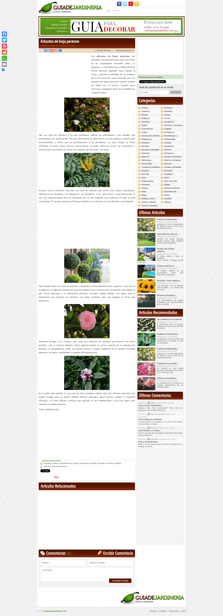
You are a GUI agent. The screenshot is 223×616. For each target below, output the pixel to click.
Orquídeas (168, 174)
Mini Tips (145, 174)
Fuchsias (145, 146)
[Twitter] (4, 40)
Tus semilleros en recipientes (169, 319)
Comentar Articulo (120, 581)
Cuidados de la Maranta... (168, 334)
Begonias (168, 111)
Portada (64, 21)
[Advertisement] (64, 75)
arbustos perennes (59, 466)
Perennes (110, 463)
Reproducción (170, 192)
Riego (144, 195)
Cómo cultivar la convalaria (150, 419)
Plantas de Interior (172, 188)
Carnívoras (169, 122)
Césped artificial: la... (166, 266)
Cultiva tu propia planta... (167, 219)
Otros (144, 178)
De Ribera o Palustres (169, 133)
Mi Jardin (101, 463)
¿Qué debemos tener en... (168, 234)
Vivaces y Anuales (150, 206)
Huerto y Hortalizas (172, 160)
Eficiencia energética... (166, 295)
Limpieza (145, 171)
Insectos (168, 164)
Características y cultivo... (149, 431)
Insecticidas (147, 164)
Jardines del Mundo (172, 167)
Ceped (144, 125)
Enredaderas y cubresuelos (170, 137)
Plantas (118, 463)
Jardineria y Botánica (151, 167)
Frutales (167, 143)
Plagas (167, 185)
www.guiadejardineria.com (55, 611)
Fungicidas (169, 146)
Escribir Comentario (118, 553)
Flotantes (146, 143)
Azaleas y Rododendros (62, 463)
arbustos (47, 466)
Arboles (145, 108)
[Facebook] (4, 34)
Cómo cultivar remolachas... (150, 405)
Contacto (163, 611)
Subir (183, 611)
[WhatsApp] (4, 58)
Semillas (168, 199)
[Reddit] (4, 52)
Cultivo (75, 463)
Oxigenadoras (148, 181)
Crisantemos (147, 129)
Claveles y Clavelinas (173, 125)
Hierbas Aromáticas (173, 157)
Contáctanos (62, 31)
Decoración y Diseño (88, 463)
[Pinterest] (4, 46)
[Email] (4, 64)
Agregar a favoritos (59, 25)
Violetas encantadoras (166, 378)
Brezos (167, 115)
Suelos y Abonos (149, 202)
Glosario (168, 150)
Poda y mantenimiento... (148, 442)
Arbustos (47, 463)
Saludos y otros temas (148, 200)
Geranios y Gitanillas (150, 150)
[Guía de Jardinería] (70, 8)
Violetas (167, 202)
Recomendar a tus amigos (56, 28)
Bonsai (145, 115)
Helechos (146, 153)
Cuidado (167, 129)
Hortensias (146, 160)
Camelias (146, 122)
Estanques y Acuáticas (147, 140)
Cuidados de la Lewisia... (167, 363)
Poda (144, 192)
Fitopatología (169, 139)
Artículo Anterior (103, 50)
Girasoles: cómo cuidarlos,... (169, 281)
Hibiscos (145, 157)
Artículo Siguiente (123, 50)
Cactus (167, 118)
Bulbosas (146, 118)
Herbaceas (169, 153)
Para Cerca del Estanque (170, 182)
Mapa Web (174, 611)
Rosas (167, 195)
